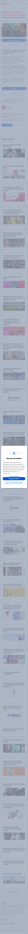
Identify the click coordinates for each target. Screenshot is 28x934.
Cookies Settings (14, 476)
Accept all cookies (14, 478)
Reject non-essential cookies (14, 482)
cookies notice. (6, 473)
